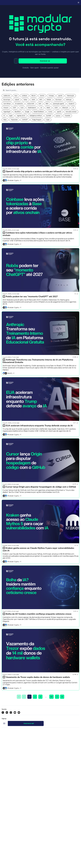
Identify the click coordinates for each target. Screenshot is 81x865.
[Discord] (19, 712)
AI (4, 116)
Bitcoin (34, 96)
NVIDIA (49, 100)
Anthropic (69, 100)
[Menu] (78, 2)
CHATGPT (25, 120)
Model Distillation (39, 112)
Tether (25, 100)
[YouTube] (15, 712)
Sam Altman (7, 104)
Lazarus (58, 116)
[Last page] (62, 697)
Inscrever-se (45, 61)
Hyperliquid (6, 112)
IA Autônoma (19, 104)
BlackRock (18, 112)
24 (75, 357)
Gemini (42, 96)
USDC (56, 108)
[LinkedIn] (7, 712)
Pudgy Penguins (36, 120)
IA (73, 108)
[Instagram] (11, 712)
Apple (11, 116)
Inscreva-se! (29, 723)
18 (75, 674)
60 (51, 697)
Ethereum (65, 108)
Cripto (47, 120)
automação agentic (58, 104)
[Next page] (57, 697)
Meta (5, 120)
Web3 (48, 108)
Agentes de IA (21, 116)
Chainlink (67, 116)
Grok (22, 108)
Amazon (5, 108)
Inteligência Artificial (36, 116)
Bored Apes (6, 100)
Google (27, 112)
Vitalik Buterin (32, 108)
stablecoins (6, 96)
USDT (14, 108)
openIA (60, 96)
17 (75, 484)
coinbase (24, 96)
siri (41, 108)
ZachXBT (48, 116)
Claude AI (71, 104)
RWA (47, 104)
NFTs (40, 100)
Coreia (50, 112)
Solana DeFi (30, 104)
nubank (17, 100)
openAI (59, 112)
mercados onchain (71, 112)
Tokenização (70, 96)
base (16, 96)
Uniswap (51, 96)
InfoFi (33, 100)
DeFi (40, 104)
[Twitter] (3, 712)
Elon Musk (58, 100)
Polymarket (14, 120)
